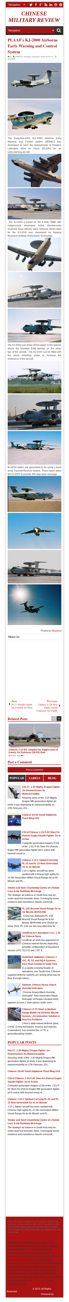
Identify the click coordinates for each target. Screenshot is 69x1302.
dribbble (55, 4)
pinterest (60, 4)
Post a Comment (34, 769)
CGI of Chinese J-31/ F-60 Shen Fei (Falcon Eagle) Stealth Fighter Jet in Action (41, 835)
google (40, 4)
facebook (35, 4)
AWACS (18, 57)
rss (45, 4)
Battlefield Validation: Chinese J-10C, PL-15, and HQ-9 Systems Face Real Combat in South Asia (39, 960)
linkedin (50, 4)
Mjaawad (56, 630)
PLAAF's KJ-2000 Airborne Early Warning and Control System (33, 46)
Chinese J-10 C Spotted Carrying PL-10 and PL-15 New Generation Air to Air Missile (40, 863)
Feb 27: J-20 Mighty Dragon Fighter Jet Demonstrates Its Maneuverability (41, 790)
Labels (34, 778)
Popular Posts (17, 778)
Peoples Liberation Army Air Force (38, 57)
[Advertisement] (37, 668)
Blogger (58, 1294)
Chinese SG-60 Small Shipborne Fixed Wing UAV (34, 1071)
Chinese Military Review (34, 16)
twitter (30, 4)
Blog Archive (52, 778)
